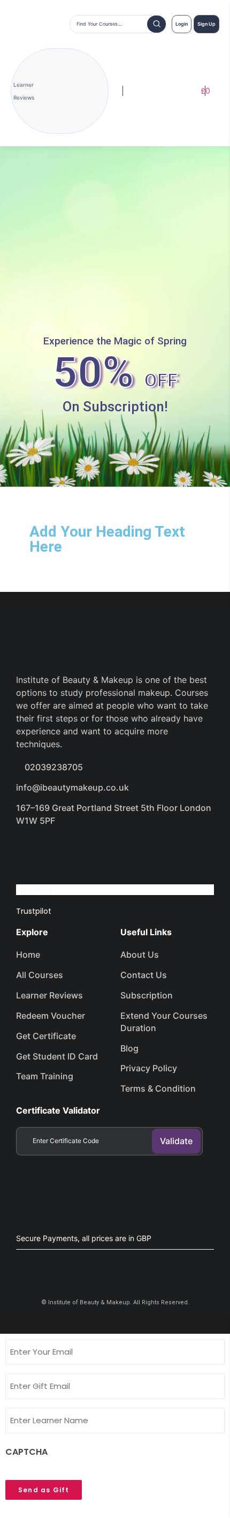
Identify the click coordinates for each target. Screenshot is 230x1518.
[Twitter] (67, 850)
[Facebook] (29, 850)
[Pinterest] (143, 850)
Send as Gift (43, 1489)
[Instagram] (105, 850)
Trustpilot (33, 889)
